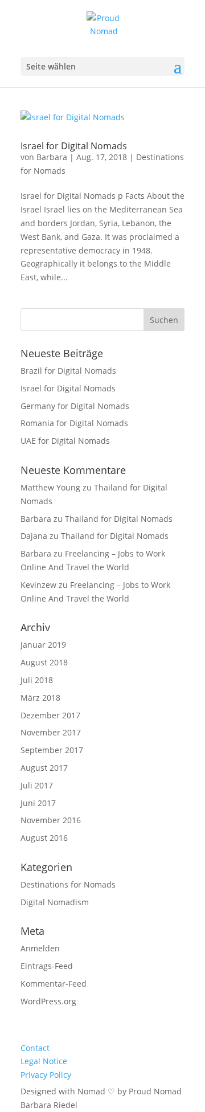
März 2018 (40, 697)
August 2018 (44, 662)
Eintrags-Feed (46, 965)
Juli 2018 (36, 679)
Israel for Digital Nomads (73, 146)
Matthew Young (50, 487)
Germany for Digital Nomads (74, 405)
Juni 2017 (38, 803)
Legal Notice (43, 1061)
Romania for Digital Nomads (74, 423)
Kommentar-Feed (53, 983)
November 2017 (50, 732)
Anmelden (40, 948)
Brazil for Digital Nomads (68, 370)
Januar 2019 (43, 644)
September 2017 (51, 750)
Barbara (51, 157)
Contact (35, 1047)
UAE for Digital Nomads (65, 440)
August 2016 (44, 837)
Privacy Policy (45, 1074)
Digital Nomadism (54, 902)
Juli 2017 (36, 785)
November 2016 (50, 820)
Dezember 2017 (50, 715)
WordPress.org (48, 1001)
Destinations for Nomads (68, 884)
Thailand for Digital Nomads (119, 518)
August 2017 (44, 767)
